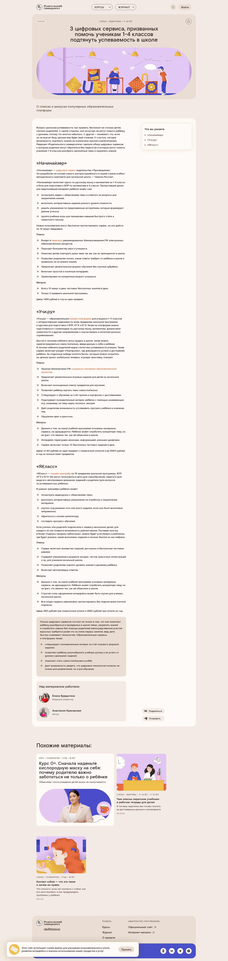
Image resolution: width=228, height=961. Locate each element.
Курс (41, 758)
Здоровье (131, 794)
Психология (53, 758)
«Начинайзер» (155, 134)
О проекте (108, 937)
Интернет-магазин (139, 932)
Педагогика (115, 21)
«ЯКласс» (152, 144)
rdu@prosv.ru (52, 928)
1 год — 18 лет (68, 758)
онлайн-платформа (80, 318)
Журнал (124, 7)
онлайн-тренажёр (61, 473)
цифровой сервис (66, 170)
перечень (57, 240)
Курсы (99, 7)
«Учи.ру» (152, 139)
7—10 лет (128, 21)
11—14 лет (143, 794)
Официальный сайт (140, 927)
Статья (102, 21)
